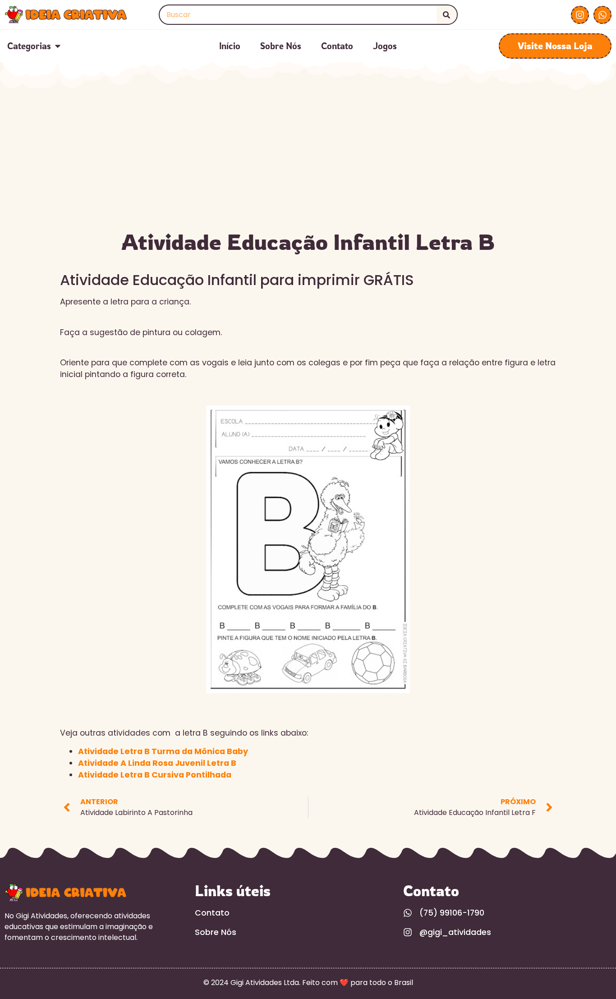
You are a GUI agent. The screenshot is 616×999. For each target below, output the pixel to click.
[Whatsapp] (602, 15)
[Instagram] (580, 15)
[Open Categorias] (57, 46)
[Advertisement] (308, 157)
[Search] (447, 14)
